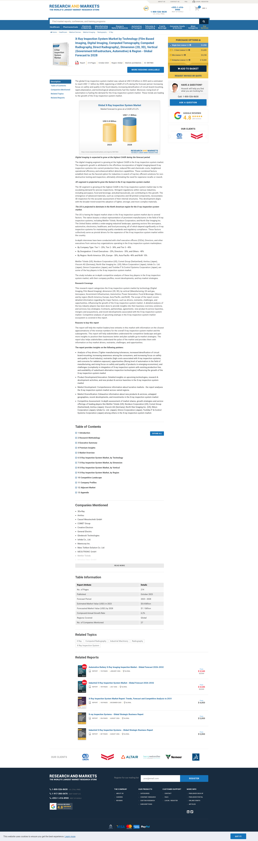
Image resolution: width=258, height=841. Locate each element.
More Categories (193, 27)
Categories (144, 793)
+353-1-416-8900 (177, 8)
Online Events (194, 800)
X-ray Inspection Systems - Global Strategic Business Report (116, 714)
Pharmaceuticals (70, 27)
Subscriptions (146, 804)
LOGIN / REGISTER (202, 2)
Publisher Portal (196, 797)
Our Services (204, 27)
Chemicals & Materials (86, 27)
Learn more (70, 836)
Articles (192, 804)
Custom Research (147, 800)
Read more (119, 565)
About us (120, 793)
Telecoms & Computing (150, 27)
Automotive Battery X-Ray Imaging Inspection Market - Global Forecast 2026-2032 (126, 667)
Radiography (137, 641)
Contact (168, 793)
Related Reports (58, 98)
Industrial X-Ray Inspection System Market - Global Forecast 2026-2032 (121, 683)
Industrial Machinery (119, 641)
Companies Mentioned (60, 90)
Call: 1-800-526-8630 (188, 96)
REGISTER (194, 778)
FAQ (186, 2)
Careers (119, 797)
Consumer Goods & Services (177, 27)
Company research (148, 797)
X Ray (79, 641)
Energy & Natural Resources (120, 27)
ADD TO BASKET (188, 68)
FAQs (166, 797)
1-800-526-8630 (159, 12)
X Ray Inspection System (88, 645)
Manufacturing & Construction (101, 27)
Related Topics (57, 94)
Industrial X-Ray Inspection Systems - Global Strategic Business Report (121, 730)
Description (56, 82)
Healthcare (55, 27)
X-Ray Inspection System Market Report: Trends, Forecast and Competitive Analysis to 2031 (130, 698)
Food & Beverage (162, 27)
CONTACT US (174, 2)
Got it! (238, 836)
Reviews (119, 800)
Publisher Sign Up (196, 793)
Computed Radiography (95, 641)
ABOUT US (161, 2)
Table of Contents (58, 86)
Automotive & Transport (137, 27)
